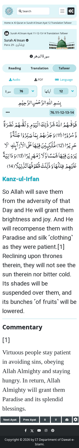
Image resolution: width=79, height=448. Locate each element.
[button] (7, 112)
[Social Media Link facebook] (26, 430)
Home (7, 22)
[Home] (9, 11)
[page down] (55, 419)
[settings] (75, 419)
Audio (16, 79)
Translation (40, 68)
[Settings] (71, 11)
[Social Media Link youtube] (39, 430)
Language (66, 79)
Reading (14, 68)
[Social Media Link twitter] (32, 430)
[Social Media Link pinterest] (52, 430)
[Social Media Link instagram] (46, 430)
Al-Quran (18, 22)
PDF (40, 79)
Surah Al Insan (14, 40)
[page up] (45, 419)
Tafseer (64, 68)
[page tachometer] (66, 419)
